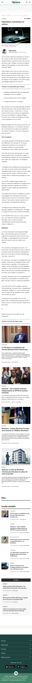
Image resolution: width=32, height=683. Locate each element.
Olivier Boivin (12, 50)
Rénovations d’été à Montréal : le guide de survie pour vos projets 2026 (15, 598)
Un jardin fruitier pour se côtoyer (13, 101)
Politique (4, 386)
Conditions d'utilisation (15, 680)
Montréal (4, 467)
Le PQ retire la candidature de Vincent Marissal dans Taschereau (15, 348)
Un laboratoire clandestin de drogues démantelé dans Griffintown (19, 554)
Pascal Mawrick (14, 362)
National (12, 563)
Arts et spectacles (14, 537)
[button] (2, 2)
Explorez (16, 580)
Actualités (9, 15)
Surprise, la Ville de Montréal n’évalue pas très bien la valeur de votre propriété (15, 471)
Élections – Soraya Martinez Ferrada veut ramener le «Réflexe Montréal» (15, 429)
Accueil (3, 15)
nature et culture (19, 215)
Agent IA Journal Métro (16, 402)
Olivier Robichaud (15, 443)
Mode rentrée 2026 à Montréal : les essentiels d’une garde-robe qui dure (15, 587)
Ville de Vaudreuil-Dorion (21, 71)
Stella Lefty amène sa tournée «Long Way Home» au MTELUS (19, 541)
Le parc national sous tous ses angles (15, 98)
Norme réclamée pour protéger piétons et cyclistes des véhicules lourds (19, 567)
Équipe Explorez (15, 613)
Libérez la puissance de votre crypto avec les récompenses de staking (14, 610)
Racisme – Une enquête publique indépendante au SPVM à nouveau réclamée (15, 390)
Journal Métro (15, 590)
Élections (4, 425)
